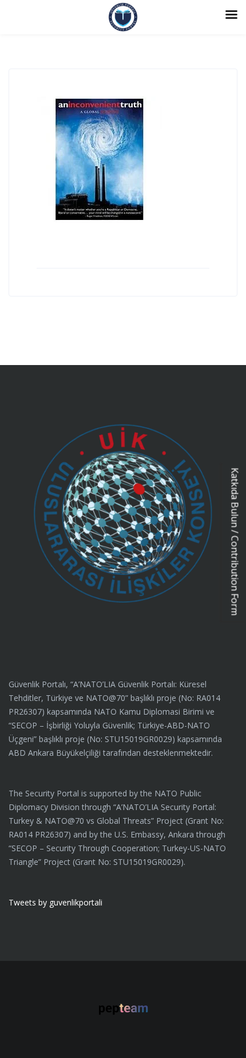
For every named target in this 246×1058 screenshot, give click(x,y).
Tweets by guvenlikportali (55, 902)
